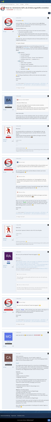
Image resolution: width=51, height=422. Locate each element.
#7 (48, 298)
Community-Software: (25, 420)
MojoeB (27, 23)
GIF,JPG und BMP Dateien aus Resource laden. (26, 264)
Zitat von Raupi (22, 302)
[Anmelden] (46, 1)
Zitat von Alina (22, 176)
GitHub (43, 83)
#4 (48, 158)
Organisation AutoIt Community (32, 83)
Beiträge (4, 31)
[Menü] (49, 1)
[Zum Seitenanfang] (49, 420)
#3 (48, 126)
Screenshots (26, 47)
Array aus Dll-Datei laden (42, 264)
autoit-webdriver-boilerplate (39, 84)
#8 (48, 332)
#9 (48, 353)
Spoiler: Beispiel (21, 43)
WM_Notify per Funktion (21, 261)
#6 (48, 252)
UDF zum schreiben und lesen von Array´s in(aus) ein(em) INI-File (30, 265)
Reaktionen (5, 139)
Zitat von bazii (22, 162)
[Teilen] (49, 13)
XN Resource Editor (43, 268)
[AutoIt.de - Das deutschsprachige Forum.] (2, 1)
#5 (48, 225)
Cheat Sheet (27, 84)
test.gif (17, 363)
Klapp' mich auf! (21, 87)
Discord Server (19, 84)
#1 (48, 18)
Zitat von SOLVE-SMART (24, 99)
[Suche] (43, 1)
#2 (48, 96)
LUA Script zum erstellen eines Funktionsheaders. (26, 267)
